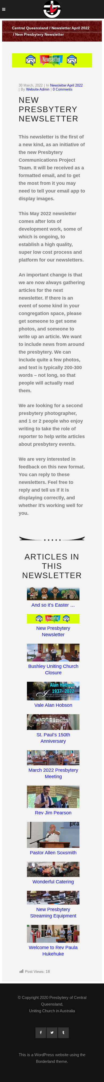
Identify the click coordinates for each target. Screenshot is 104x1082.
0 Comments (63, 89)
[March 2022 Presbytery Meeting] (53, 758)
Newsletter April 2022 (70, 28)
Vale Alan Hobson (53, 705)
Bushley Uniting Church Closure (53, 669)
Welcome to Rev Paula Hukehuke (53, 951)
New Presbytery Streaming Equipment (53, 912)
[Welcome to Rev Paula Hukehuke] (53, 934)
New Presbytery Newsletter (53, 631)
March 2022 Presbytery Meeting (53, 773)
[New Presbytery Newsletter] (53, 619)
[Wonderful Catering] (53, 870)
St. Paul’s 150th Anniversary (53, 738)
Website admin (37, 89)
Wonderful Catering (53, 881)
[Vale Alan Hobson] (53, 692)
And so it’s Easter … (53, 605)
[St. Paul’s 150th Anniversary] (53, 723)
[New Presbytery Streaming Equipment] (53, 898)
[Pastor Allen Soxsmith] (53, 836)
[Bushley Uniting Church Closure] (53, 653)
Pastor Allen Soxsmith (53, 852)
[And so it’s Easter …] (53, 594)
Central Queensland (30, 28)
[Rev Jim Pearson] (53, 798)
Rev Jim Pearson (53, 812)
